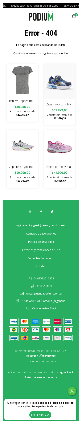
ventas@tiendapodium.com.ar (44, 293)
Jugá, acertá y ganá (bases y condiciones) (41, 225)
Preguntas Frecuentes (41, 258)
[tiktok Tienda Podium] (52, 211)
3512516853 (44, 286)
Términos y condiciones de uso (41, 250)
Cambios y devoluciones (41, 233)
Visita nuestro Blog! (44, 308)
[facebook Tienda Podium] (41, 211)
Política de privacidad (41, 242)
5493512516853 (44, 278)
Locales (41, 266)
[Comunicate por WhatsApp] (72, 391)
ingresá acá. (66, 372)
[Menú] (8, 16)
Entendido (40, 414)
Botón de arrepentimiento (41, 377)
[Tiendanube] (41, 356)
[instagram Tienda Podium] (30, 211)
